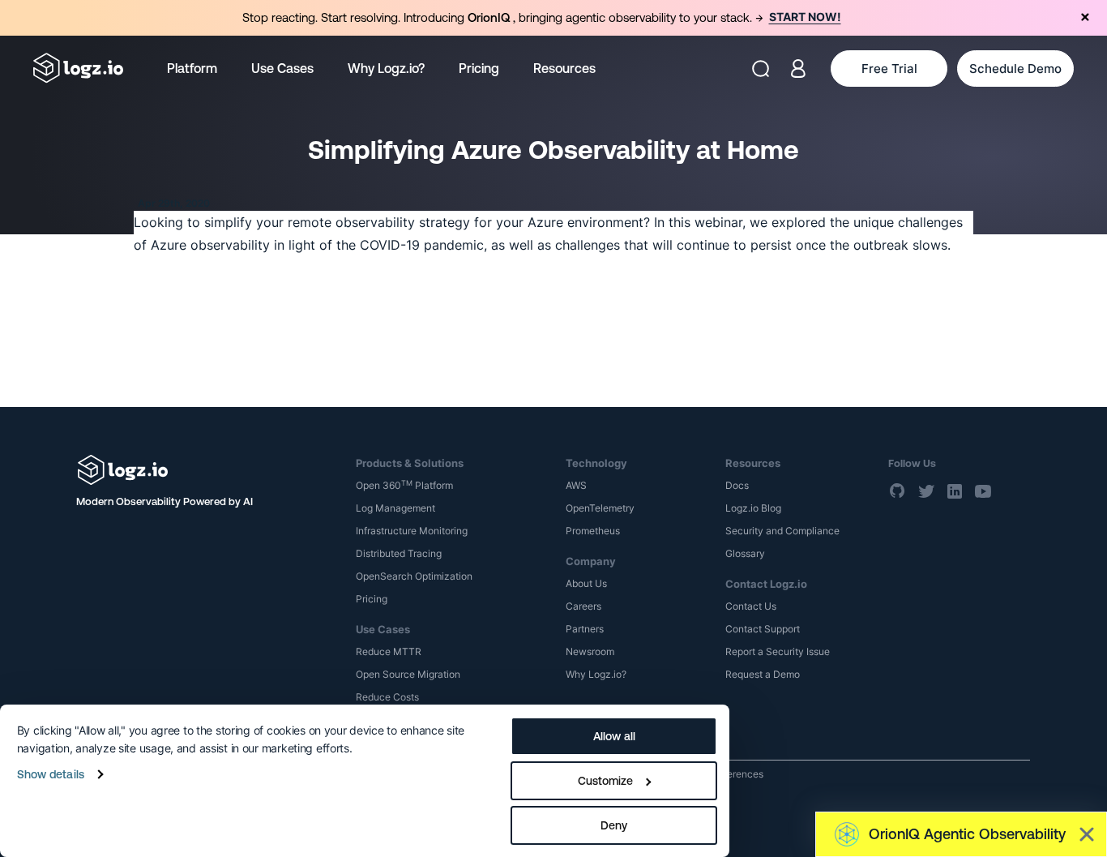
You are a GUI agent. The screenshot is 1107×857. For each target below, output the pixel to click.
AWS (576, 485)
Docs (737, 485)
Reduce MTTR (388, 651)
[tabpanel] (553, 18)
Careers (583, 606)
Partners (585, 629)
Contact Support (762, 629)
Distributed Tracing (399, 553)
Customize (605, 780)
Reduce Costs (387, 697)
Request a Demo (762, 674)
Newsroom (590, 651)
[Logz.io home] (78, 68)
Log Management (395, 508)
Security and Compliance (782, 531)
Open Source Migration (408, 674)
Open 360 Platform (404, 485)
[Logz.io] (204, 470)
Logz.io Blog (753, 508)
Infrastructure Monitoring (412, 531)
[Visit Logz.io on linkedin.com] (954, 490)
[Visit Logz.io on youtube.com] (983, 490)
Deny (614, 825)
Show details (50, 774)
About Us (586, 583)
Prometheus (593, 531)
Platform (192, 68)
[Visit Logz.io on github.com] (898, 490)
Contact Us (750, 606)
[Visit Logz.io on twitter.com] (926, 490)
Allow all (614, 736)
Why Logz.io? (386, 68)
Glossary (745, 553)
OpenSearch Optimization (414, 576)
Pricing (479, 68)
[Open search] (760, 68)
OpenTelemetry (600, 508)
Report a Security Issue (777, 651)
